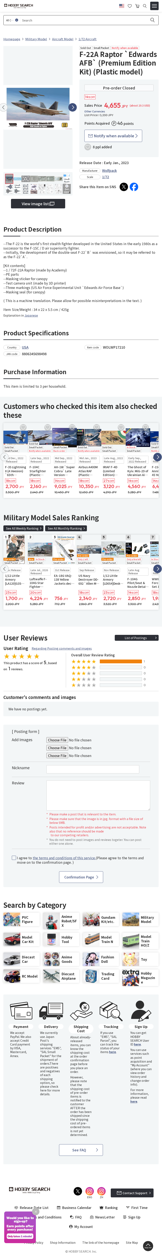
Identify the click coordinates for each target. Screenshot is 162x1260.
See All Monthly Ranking (65, 528)
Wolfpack (109, 170)
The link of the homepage (100, 1242)
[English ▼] (121, 5)
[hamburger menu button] (154, 6)
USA (25, 347)
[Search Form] (145, 6)
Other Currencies (94, 111)
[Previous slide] (4, 457)
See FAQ (79, 1149)
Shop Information (63, 1242)
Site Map (132, 1242)
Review (18, 782)
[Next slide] (72, 107)
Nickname (21, 767)
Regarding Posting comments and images (62, 648)
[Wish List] (130, 5)
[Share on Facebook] (134, 187)
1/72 (105, 176)
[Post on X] (124, 187)
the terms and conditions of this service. (64, 857)
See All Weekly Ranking (22, 528)
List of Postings (136, 638)
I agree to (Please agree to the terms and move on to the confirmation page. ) (80, 860)
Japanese (31, 315)
